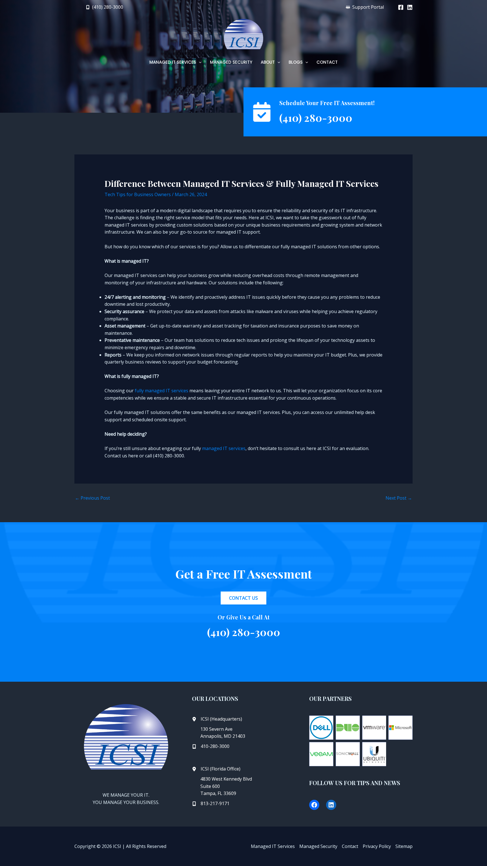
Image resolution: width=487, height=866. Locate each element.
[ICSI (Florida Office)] (216, 769)
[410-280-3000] (210, 746)
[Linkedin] (410, 7)
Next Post (399, 498)
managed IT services (223, 448)
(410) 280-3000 (315, 117)
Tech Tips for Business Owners (138, 194)
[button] (104, 7)
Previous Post (92, 498)
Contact (350, 846)
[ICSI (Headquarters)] (217, 719)
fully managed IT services (162, 390)
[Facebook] (401, 7)
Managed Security (318, 846)
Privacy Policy (377, 846)
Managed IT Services (273, 846)
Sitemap (404, 846)
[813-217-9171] (210, 803)
